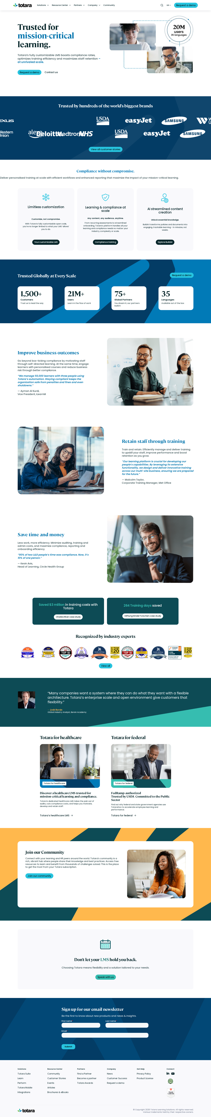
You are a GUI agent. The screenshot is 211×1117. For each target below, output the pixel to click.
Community (109, 5)
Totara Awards (85, 1082)
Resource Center (60, 5)
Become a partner (86, 1078)
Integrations (24, 1092)
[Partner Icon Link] (171, 1081)
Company (92, 5)
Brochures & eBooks (58, 1092)
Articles (51, 1087)
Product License (145, 1078)
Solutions (41, 5)
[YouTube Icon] (172, 1074)
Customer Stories (56, 1078)
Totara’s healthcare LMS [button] (54, 815)
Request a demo (115, 1082)
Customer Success (117, 1078)
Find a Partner (84, 1073)
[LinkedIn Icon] (168, 1073)
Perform (22, 1082)
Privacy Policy (144, 1073)
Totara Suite (24, 1073)
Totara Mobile (25, 1087)
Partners (78, 5)
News (110, 1073)
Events (50, 1082)
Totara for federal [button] (122, 815)
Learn (20, 1078)
